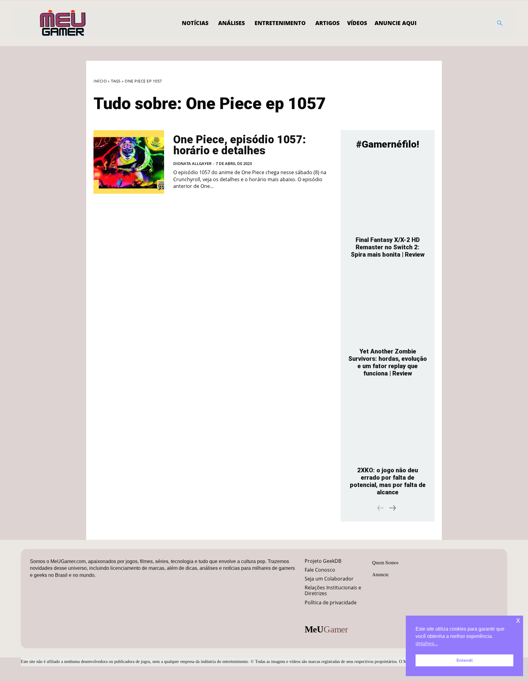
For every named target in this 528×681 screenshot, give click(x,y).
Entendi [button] (465, 660)
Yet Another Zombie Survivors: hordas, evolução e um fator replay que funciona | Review (387, 362)
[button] (500, 23)
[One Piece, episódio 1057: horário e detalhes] (129, 162)
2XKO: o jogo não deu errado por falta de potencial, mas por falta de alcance (388, 481)
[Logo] (63, 23)
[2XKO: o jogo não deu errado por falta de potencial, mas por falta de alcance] (387, 424)
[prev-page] (380, 507)
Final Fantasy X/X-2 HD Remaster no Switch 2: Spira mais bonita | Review (388, 247)
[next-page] (392, 507)
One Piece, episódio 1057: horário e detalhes (239, 145)
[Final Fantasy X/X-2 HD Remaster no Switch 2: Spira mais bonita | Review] (387, 194)
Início (100, 81)
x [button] (518, 620)
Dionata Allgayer (192, 163)
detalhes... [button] (427, 643)
